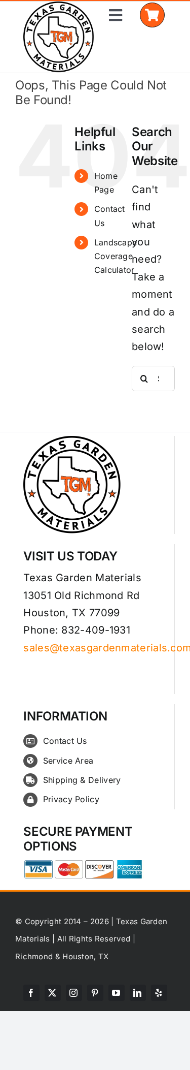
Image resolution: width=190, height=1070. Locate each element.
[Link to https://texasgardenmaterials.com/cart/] (152, 15)
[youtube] (116, 993)
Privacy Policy (71, 799)
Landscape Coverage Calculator (115, 256)
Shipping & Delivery (82, 780)
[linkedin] (138, 993)
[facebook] (31, 993)
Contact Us (65, 741)
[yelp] (159, 993)
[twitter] (53, 993)
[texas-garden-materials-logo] (60, 7)
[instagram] (74, 993)
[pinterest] (95, 993)
